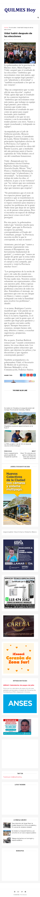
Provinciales (12, 27)
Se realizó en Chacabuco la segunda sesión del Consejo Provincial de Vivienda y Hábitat (19, 409)
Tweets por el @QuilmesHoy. (12, 777)
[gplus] (18, 892)
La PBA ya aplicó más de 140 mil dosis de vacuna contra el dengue (17, 445)
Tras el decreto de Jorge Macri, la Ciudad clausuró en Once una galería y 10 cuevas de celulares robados (24, 825)
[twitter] (22, 892)
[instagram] (14, 892)
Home (6, 27)
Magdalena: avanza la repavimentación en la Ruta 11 (18, 427)
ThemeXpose (23, 894)
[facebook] (25, 892)
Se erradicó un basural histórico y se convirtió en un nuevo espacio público (24, 832)
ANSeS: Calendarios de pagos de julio (18, 685)
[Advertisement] (20, 754)
